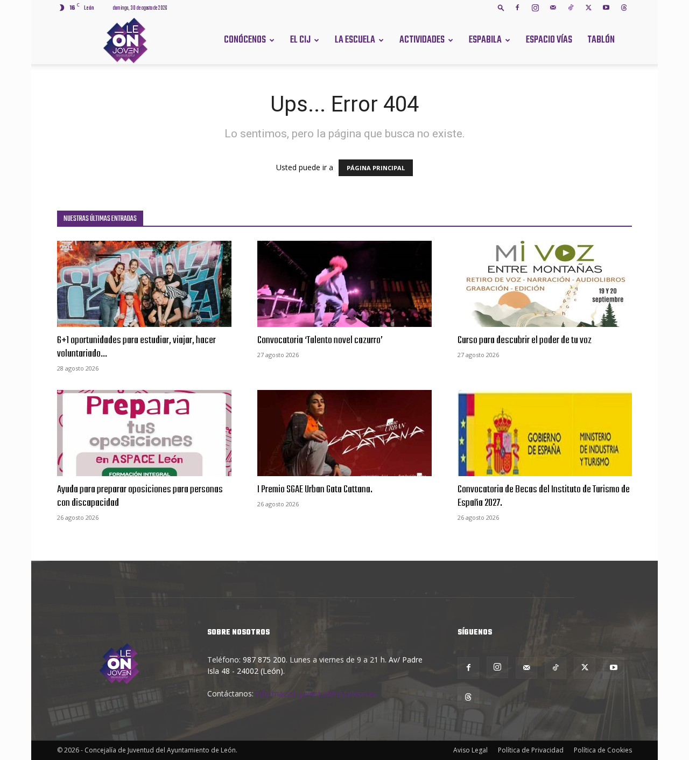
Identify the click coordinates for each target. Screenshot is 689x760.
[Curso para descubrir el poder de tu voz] (545, 284)
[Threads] (624, 7)
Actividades (422, 40)
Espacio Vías (549, 40)
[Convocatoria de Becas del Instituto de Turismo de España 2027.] (545, 433)
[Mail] (553, 7)
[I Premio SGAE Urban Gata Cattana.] (344, 433)
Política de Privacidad (531, 750)
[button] (501, 7)
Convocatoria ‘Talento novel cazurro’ (320, 340)
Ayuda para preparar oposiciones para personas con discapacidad (140, 496)
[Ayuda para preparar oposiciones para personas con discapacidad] (144, 433)
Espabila (485, 40)
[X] (588, 7)
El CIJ (300, 40)
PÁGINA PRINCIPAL (376, 168)
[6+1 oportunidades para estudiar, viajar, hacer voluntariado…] (144, 284)
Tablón (601, 40)
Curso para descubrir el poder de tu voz (525, 340)
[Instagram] (535, 7)
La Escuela (355, 40)
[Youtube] (606, 7)
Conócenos (245, 40)
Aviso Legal (470, 750)
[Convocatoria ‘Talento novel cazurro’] (344, 284)
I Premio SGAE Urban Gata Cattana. (314, 490)
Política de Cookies (603, 750)
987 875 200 (264, 659)
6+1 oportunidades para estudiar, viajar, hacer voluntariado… (136, 347)
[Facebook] (517, 7)
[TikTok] (571, 7)
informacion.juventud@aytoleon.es (316, 693)
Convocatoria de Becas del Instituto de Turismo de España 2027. (544, 496)
